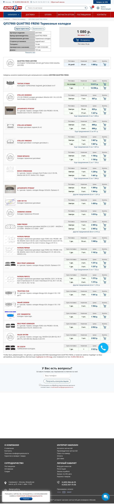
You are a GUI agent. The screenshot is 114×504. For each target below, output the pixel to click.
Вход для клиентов (64, 466)
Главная (6, 19)
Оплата (48, 14)
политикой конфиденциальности (62, 387)
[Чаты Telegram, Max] (106, 497)
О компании (9, 448)
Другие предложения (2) (86, 285)
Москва (8, 2)
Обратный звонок (57, 2)
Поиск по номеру (63, 453)
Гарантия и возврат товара (14, 456)
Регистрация (106, 9)
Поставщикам (84, 14)
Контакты (101, 14)
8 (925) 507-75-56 (69, 484)
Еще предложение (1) (86, 116)
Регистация (61, 469)
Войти (103, 7)
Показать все (30, 52)
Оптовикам (8, 469)
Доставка (30, 14)
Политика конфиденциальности (16, 453)
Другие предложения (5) (86, 194)
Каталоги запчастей (64, 448)
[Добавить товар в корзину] (105, 64)
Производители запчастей (67, 451)
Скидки (7, 471)
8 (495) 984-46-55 (22, 2)
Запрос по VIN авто (64, 474)
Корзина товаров (63, 476)
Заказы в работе (63, 471)
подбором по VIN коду (44, 357)
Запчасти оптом (66, 14)
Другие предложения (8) (86, 232)
